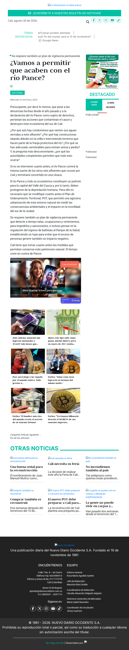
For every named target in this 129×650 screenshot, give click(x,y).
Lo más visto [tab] (94, 103)
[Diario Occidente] (64, 4)
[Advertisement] (102, 132)
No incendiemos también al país (98, 468)
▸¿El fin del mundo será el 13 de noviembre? (64, 36)
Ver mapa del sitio (55, 643)
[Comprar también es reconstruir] (26, 491)
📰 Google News (48, 40)
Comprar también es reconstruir (25, 501)
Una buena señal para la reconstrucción (26, 468)
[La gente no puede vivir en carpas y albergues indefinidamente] (102, 493)
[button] (44, 22)
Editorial (17, 92)
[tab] (110, 105)
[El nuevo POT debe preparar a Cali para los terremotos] (64, 491)
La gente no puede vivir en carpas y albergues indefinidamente (100, 504)
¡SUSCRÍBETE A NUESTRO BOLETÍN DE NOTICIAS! (66, 13)
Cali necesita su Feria (63, 463)
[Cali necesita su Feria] (60, 458)
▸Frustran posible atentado (54, 32)
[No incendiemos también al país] (102, 459)
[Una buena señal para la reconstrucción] (26, 459)
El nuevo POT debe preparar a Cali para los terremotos (63, 501)
